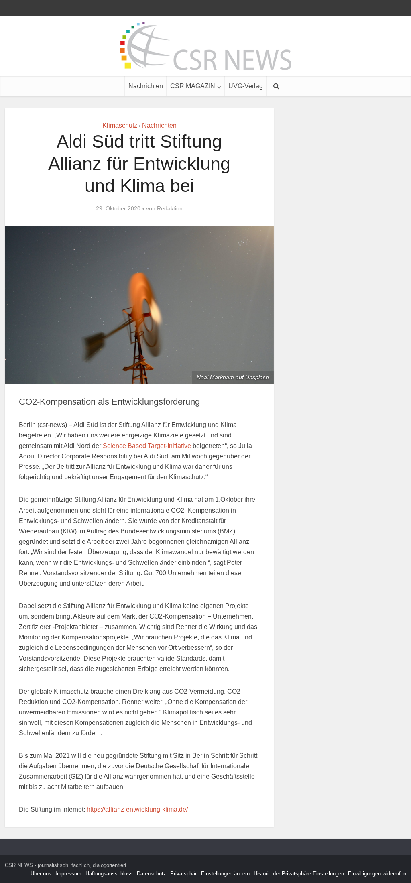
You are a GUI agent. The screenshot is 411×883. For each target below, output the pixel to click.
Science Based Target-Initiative (147, 445)
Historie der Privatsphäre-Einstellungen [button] (299, 874)
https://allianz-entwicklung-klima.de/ (137, 809)
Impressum (68, 874)
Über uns (41, 874)
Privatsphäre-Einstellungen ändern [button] (210, 874)
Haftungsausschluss (109, 874)
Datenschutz (151, 874)
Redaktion (170, 208)
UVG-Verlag (245, 86)
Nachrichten (145, 86)
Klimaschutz (119, 125)
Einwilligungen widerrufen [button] (377, 874)
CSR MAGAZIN (192, 86)
